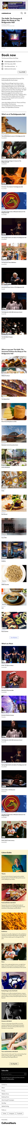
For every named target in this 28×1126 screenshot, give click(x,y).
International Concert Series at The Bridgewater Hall (13, 287)
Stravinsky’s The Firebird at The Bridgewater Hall (12, 186)
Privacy (3, 1091)
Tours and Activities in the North (10, 1051)
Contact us (4, 1084)
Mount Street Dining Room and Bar (9, 421)
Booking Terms (5, 1097)
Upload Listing (5, 1106)
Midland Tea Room (6, 375)
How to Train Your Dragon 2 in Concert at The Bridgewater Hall (11, 161)
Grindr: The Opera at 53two (7, 665)
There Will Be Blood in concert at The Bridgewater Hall (13, 136)
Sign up (24, 1074)
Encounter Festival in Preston (8, 715)
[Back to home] (6, 13)
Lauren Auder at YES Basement (8, 789)
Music (3, 962)
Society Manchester (6, 467)
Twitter (4, 1113)
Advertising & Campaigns (8, 1100)
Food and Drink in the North (9, 902)
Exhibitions (4, 931)
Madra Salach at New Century (8, 840)
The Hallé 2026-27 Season (7, 337)
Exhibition (4, 561)
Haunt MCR (4, 537)
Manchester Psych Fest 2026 (7, 690)
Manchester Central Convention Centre (10, 445)
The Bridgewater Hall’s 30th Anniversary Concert (12, 312)
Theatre (4, 873)
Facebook (19, 1113)
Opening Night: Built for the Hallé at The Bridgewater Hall (14, 237)
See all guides (14, 1063)
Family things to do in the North (9, 990)
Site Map (4, 1103)
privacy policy (10, 1079)
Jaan (3, 608)
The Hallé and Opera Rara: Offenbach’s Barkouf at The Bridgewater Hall (13, 212)
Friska (3, 490)
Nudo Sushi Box (5, 631)
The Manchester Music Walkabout (9, 262)
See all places (14, 637)
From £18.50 (22, 72)
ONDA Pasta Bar (5, 584)
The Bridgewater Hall (9, 61)
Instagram (11, 1113)
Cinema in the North (7, 1021)
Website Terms (5, 1094)
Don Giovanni (4, 514)
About (3, 1087)
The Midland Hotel (5, 399)
